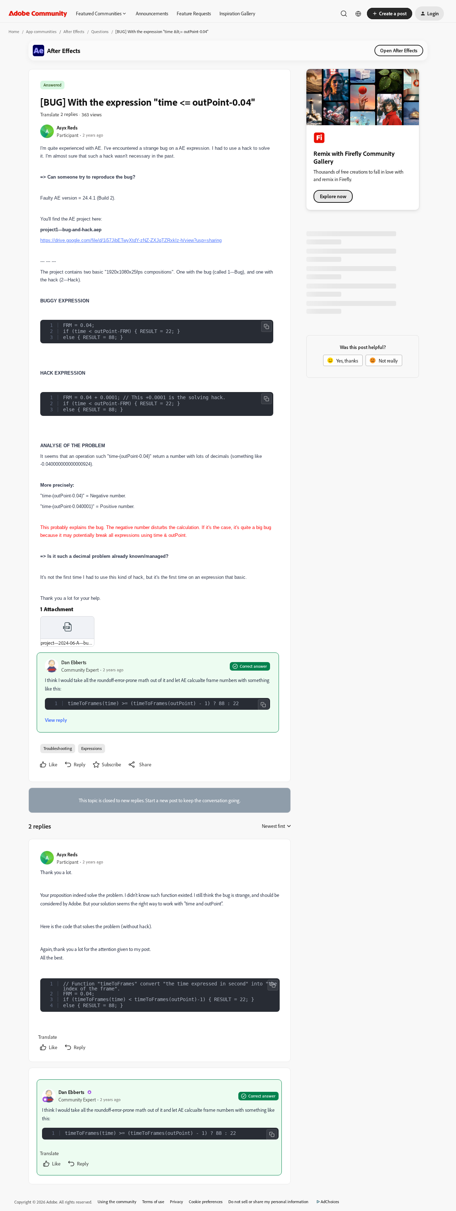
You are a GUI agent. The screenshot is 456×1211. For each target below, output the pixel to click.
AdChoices (330, 1201)
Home (14, 31)
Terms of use (153, 1201)
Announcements (152, 13)
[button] (389, 13)
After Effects (73, 31)
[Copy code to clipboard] (266, 326)
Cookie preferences (206, 1201)
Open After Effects (399, 50)
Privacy (176, 1201)
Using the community (117, 1201)
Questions (100, 31)
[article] (159, 952)
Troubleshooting (57, 748)
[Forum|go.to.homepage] (38, 13)
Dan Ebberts (73, 662)
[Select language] (358, 13)
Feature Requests (194, 13)
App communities (41, 31)
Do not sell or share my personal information (268, 1201)
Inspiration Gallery (237, 13)
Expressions (91, 748)
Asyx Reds (67, 128)
